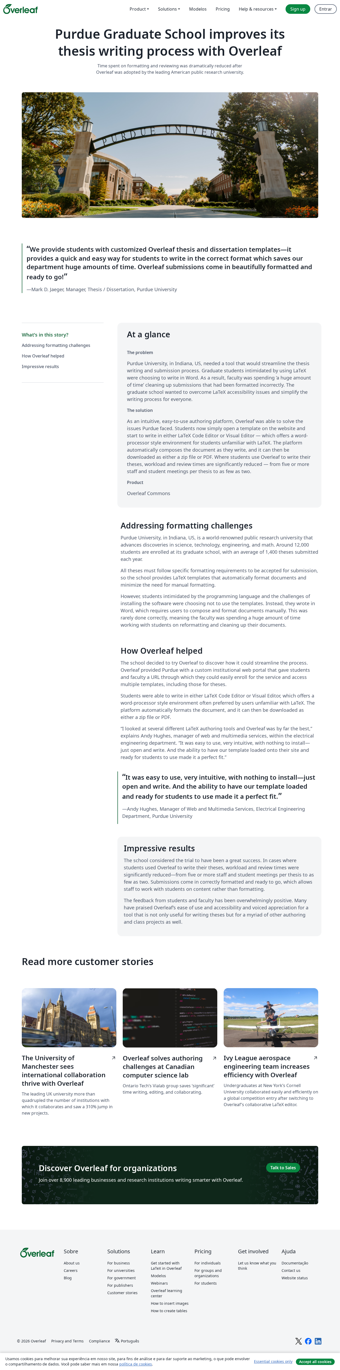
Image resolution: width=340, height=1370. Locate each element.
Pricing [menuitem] (223, 9)
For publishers (120, 1285)
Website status (295, 1277)
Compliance (99, 1340)
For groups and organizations (208, 1273)
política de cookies (135, 1364)
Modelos (158, 1275)
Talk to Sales (283, 1168)
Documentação (295, 1263)
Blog (68, 1277)
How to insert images (170, 1303)
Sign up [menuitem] (297, 9)
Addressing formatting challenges (56, 345)
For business (118, 1263)
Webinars (159, 1283)
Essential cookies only (273, 1361)
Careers (71, 1270)
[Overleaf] (20, 9)
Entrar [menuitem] (325, 9)
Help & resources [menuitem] (256, 9)
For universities (121, 1270)
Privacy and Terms (67, 1340)
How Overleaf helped (43, 356)
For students (205, 1283)
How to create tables (169, 1310)
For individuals (207, 1263)
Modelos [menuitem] (198, 9)
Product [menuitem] (138, 9)
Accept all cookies (315, 1361)
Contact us (291, 1270)
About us (72, 1263)
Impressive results (40, 366)
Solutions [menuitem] (167, 9)
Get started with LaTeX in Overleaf (166, 1265)
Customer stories (122, 1292)
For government (121, 1277)
